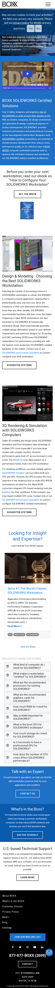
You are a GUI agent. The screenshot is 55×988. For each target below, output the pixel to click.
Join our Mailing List (27, 937)
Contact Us (27, 793)
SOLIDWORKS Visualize (13, 473)
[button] (27, 666)
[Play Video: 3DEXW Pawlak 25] (27, 74)
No (38, 28)
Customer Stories (12, 906)
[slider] (27, 88)
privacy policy (21, 22)
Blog (4, 922)
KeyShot (6, 492)
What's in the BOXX (13, 901)
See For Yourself (27, 835)
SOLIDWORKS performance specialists (20, 352)
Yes (30, 28)
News (5, 917)
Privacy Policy (10, 911)
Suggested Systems (19, 365)
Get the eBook (27, 194)
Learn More (27, 877)
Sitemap (7, 927)
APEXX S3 (18, 460)
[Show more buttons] (50, 88)
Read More (13, 626)
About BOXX (9, 895)
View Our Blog (27, 646)
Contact (27, 964)
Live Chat (49, 952)
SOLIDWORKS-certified (13, 139)
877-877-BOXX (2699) (27, 955)
